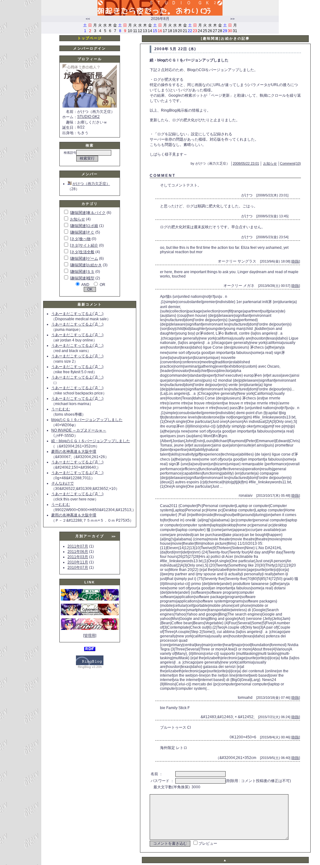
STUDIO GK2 (88, 116)
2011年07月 (78, 546)
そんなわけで (62, 483)
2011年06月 (78, 551)
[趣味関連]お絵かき (86, 265)
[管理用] (89, 635)
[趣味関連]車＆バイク (88, 212)
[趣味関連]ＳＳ (82, 271)
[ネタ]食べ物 (80, 239)
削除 (295, 261)
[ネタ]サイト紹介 (84, 245)
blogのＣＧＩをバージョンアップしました (86, 420)
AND (85, 285)
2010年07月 (78, 567)
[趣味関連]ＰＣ (82, 232)
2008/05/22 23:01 (246, 163)
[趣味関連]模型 (82, 278)
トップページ (90, 38)
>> (232, 19)
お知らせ (77, 219)
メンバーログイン (89, 48)
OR (102, 285)
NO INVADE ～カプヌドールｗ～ (78, 430)
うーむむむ (60, 409)
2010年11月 (78, 562)
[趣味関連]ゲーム (84, 258)
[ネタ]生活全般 (82, 252)
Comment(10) (290, 163)
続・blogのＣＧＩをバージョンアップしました (90, 441)
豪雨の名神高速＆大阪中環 (73, 451)
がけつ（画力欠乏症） (91, 183)
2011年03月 (78, 557)
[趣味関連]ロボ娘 (84, 226)
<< (88, 19)
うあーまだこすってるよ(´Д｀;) (77, 314)
